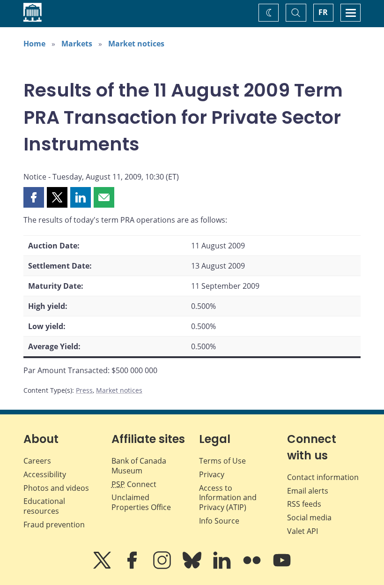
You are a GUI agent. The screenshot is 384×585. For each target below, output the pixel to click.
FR (323, 12)
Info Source (219, 521)
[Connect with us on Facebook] (133, 567)
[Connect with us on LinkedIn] (223, 567)
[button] (33, 197)
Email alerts (307, 491)
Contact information (323, 477)
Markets (76, 43)
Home (34, 43)
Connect (133, 484)
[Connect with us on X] (103, 567)
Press (84, 390)
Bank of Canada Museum (138, 466)
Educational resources (44, 506)
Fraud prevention (54, 524)
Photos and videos (56, 488)
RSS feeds (304, 504)
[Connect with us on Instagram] (163, 567)
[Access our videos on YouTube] (282, 567)
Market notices (136, 43)
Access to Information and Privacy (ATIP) (228, 498)
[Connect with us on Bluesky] (193, 567)
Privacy (211, 474)
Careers (37, 461)
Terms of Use (222, 461)
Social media (309, 517)
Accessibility (44, 474)
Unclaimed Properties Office (141, 502)
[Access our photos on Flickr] (253, 567)
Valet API (302, 531)
